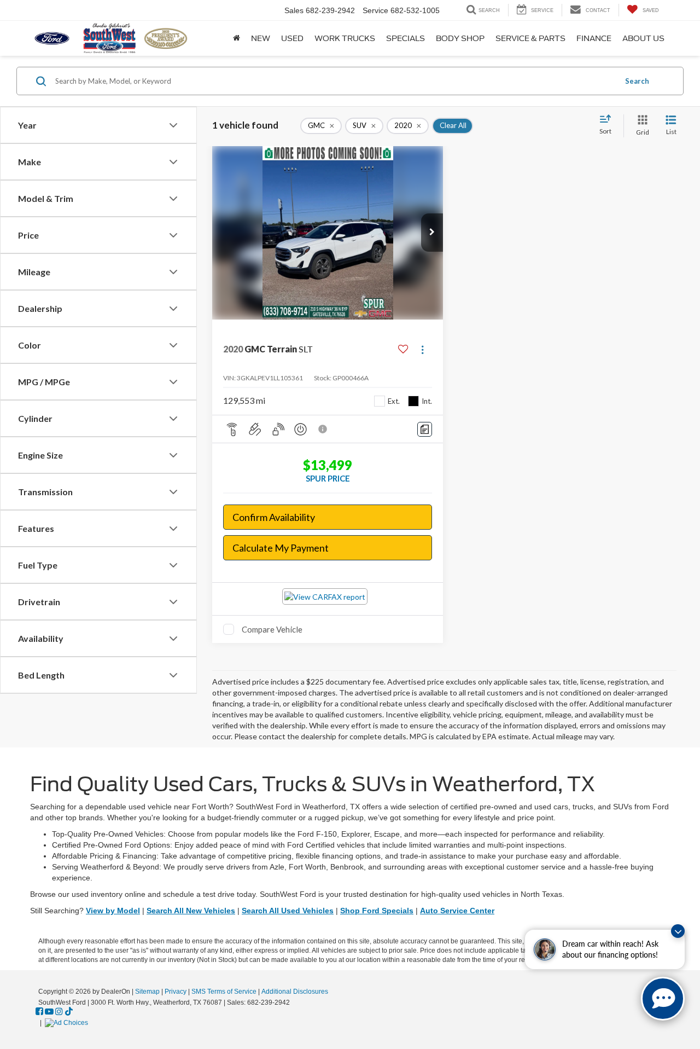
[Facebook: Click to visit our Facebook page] (39, 1012)
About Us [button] (643, 38)
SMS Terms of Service (223, 991)
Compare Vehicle (272, 629)
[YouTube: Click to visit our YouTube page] (49, 1012)
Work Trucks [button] (344, 38)
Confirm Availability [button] (273, 517)
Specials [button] (405, 38)
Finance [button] (593, 38)
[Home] (237, 38)
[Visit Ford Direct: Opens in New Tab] (68, 1023)
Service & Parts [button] (530, 38)
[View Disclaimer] (323, 429)
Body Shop (460, 38)
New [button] (260, 38)
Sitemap (147, 991)
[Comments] (424, 429)
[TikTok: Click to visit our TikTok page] (69, 1012)
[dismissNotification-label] (678, 931)
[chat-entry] (663, 999)
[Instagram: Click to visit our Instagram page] (59, 1012)
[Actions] (422, 349)
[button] (432, 232)
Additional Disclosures (294, 991)
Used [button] (292, 38)
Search (637, 81)
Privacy (175, 991)
